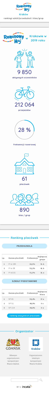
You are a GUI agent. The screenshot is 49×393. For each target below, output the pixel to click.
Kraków (23, 14)
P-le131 (12, 272)
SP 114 (12, 308)
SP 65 (11, 299)
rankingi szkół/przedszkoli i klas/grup (24, 18)
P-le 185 (12, 264)
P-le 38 (12, 268)
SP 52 (11, 303)
